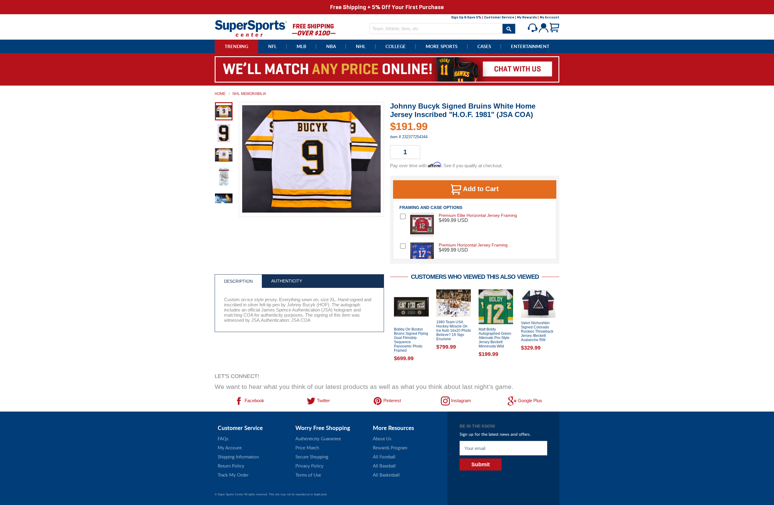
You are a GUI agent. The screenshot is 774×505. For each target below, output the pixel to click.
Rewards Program (390, 448)
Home (220, 94)
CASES (484, 46)
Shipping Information (238, 457)
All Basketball (386, 475)
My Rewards (527, 17)
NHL (361, 46)
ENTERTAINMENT (530, 46)
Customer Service (499, 17)
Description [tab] (238, 281)
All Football (384, 457)
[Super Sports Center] (251, 27)
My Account (549, 17)
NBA (331, 46)
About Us (382, 438)
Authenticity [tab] (286, 281)
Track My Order (233, 475)
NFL (272, 46)
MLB (301, 46)
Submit (480, 464)
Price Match (307, 448)
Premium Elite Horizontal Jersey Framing (478, 215)
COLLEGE (395, 46)
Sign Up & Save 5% (466, 17)
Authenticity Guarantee (318, 438)
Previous (385, 329)
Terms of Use (308, 475)
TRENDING (236, 46)
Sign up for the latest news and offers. (495, 434)
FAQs (223, 438)
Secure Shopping (311, 457)
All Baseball (384, 466)
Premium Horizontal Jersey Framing (473, 245)
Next (564, 329)
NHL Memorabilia (249, 94)
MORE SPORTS (441, 46)
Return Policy (231, 466)
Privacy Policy (309, 466)
